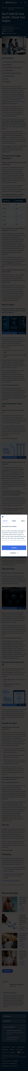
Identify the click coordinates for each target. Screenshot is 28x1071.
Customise (13, 553)
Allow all (14, 547)
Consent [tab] (5, 521)
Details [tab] (14, 521)
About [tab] (23, 521)
